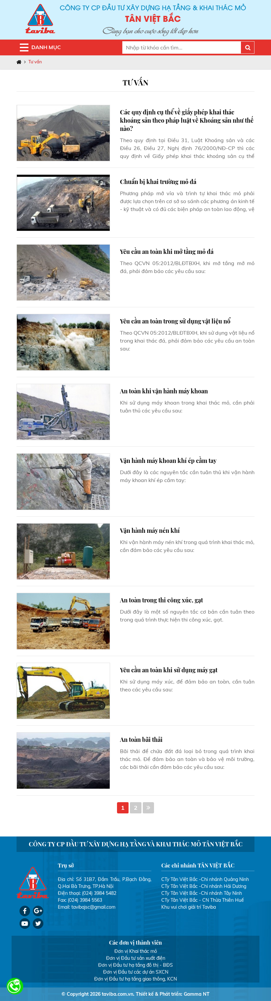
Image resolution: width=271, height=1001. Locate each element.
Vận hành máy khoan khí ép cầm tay (168, 461)
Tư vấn (35, 61)
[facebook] (24, 911)
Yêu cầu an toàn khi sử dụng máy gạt (168, 670)
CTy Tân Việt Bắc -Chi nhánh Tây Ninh (201, 893)
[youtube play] (24, 923)
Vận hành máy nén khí (150, 530)
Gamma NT (197, 994)
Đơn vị (121, 951)
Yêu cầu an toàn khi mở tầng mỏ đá (166, 252)
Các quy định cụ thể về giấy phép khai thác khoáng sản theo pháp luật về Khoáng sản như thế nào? (186, 120)
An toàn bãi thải (141, 739)
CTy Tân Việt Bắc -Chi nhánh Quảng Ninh (205, 879)
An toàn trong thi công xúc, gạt (161, 600)
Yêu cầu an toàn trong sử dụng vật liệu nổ (175, 321)
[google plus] (38, 911)
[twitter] (38, 923)
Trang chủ (20, 62)
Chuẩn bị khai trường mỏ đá (158, 182)
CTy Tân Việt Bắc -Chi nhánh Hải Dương (203, 886)
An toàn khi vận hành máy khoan (164, 391)
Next (148, 807)
